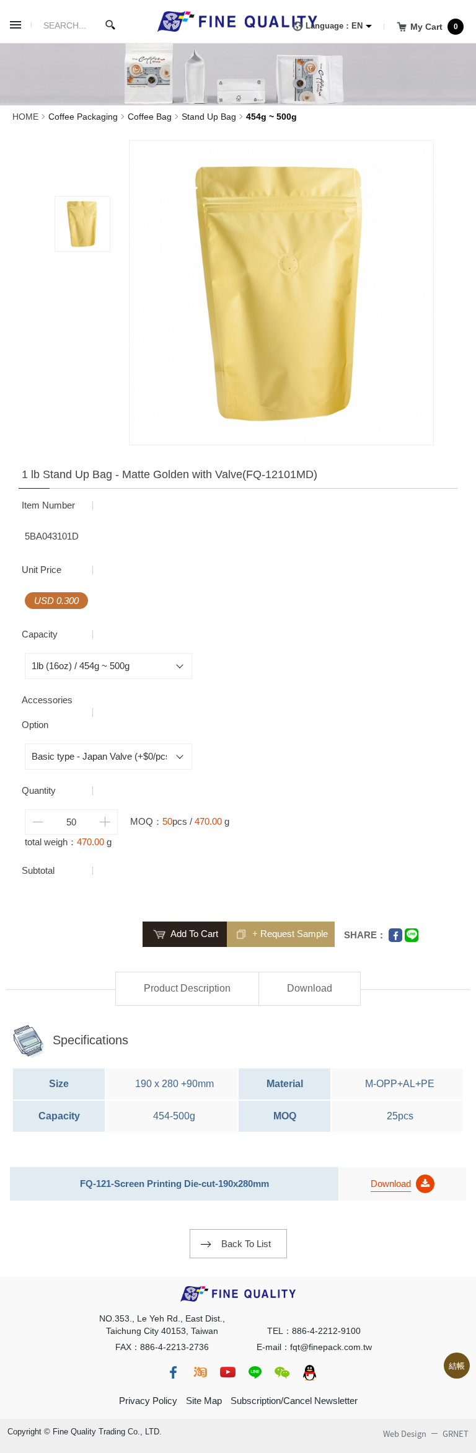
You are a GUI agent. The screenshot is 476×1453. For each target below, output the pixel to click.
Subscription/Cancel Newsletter (294, 1400)
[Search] (110, 25)
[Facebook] (395, 935)
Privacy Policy (148, 1400)
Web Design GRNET (426, 1433)
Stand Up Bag (209, 117)
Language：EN (334, 25)
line (254, 1372)
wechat (282, 1372)
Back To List (246, 1243)
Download (309, 988)
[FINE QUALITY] (238, 21)
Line (411, 935)
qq (309, 1372)
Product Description (187, 988)
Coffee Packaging (83, 117)
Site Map (204, 1400)
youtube (227, 1372)
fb (173, 1372)
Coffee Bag (150, 117)
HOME (25, 117)
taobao (200, 1372)
